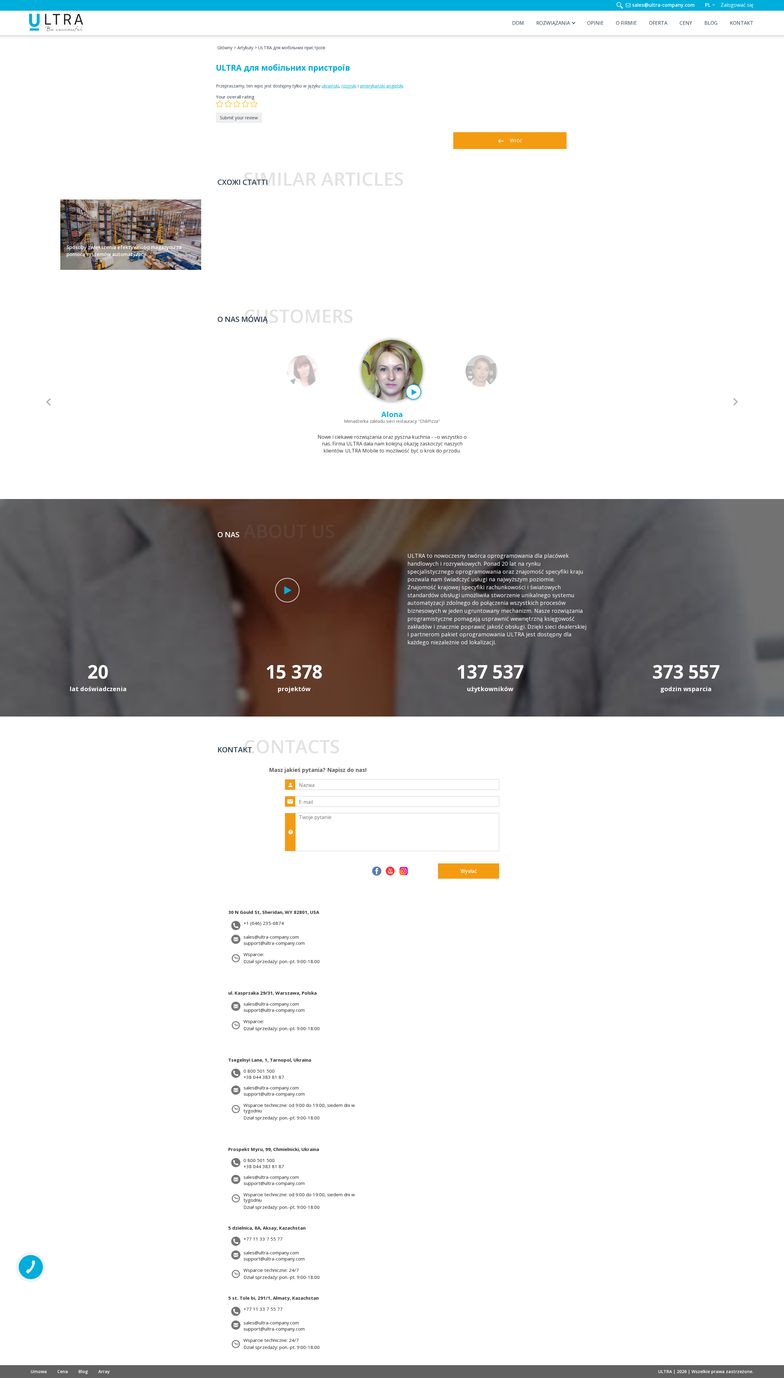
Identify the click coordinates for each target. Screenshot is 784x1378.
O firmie (626, 23)
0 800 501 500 (259, 1071)
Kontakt (741, 23)
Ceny (686, 23)
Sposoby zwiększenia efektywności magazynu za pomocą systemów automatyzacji (124, 251)
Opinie (595, 23)
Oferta (658, 23)
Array (104, 1371)
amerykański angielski (381, 86)
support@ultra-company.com (274, 943)
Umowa (39, 1371)
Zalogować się (737, 5)
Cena (62, 1371)
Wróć (516, 140)
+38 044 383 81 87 (263, 1077)
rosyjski (348, 86)
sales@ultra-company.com (663, 5)
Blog (711, 23)
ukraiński (330, 86)
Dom (518, 23)
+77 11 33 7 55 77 (263, 1239)
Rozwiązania (553, 23)
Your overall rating (235, 97)
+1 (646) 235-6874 (263, 923)
